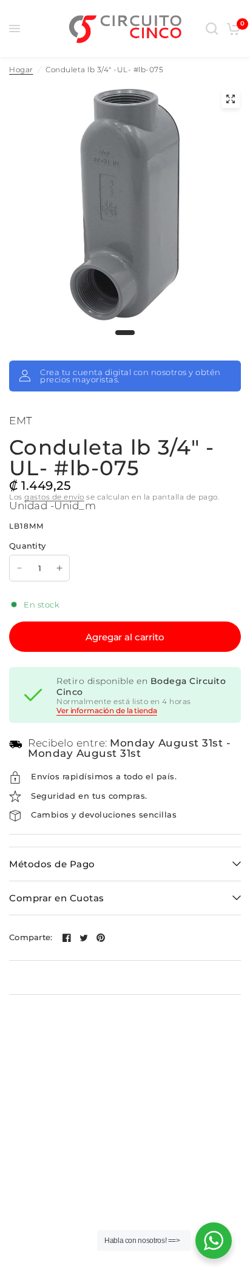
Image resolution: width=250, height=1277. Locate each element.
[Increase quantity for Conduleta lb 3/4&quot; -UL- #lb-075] (59, 568)
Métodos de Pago (52, 864)
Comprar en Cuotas (56, 898)
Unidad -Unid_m (52, 506)
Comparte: (30, 937)
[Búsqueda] (211, 28)
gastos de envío (54, 496)
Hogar (21, 69)
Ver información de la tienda (106, 710)
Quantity (27, 545)
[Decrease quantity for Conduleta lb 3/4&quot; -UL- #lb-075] (19, 568)
